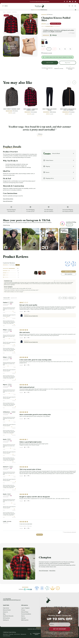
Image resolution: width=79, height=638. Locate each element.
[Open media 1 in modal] (29, 24)
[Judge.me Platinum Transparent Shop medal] (47, 588)
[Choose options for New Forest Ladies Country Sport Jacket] (5, 247)
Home (4, 12)
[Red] (42, 42)
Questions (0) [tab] (14, 297)
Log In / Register (25, 608)
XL (59, 48)
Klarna (23, 616)
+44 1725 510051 (7, 598)
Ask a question (68, 274)
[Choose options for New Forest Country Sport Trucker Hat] (43, 247)
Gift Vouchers (6, 618)
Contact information (6, 635)
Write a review (68, 271)
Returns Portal (6, 610)
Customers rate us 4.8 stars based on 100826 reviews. (39, 629)
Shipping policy (23, 634)
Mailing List (6, 620)
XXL (65, 48)
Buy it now (67, 62)
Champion (9, 12)
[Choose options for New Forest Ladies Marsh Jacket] (62, 247)
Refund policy (5, 634)
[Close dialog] (77, 608)
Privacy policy (11, 634)
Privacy (23, 610)
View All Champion (43, 570)
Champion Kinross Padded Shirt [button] (31, 315)
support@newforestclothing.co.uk (11, 599)
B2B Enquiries (24, 620)
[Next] (72, 239)
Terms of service (17, 634)
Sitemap (23, 618)
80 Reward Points (49, 26)
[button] (44, 14)
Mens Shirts (14, 12)
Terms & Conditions (26, 614)
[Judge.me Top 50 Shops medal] (53, 588)
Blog (4, 614)
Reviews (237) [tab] (6, 297)
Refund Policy (24, 612)
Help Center (6, 608)
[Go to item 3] (44, 273)
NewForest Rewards (8, 616)
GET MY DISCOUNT (59, 629)
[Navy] (46, 42)
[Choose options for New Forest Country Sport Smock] (46, 247)
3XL (70, 48)
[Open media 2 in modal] (11, 24)
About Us (5, 612)
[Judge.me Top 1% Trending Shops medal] (58, 588)
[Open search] (59, 298)
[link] (12, 97)
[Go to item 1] (36, 273)
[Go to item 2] (40, 273)
